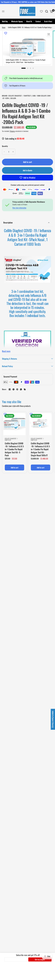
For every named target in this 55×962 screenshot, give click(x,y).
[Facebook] (9, 389)
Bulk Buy (5, 21)
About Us (29, 21)
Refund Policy (7, 366)
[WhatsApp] (21, 389)
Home (3, 27)
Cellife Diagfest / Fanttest (11, 439)
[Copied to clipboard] (24, 389)
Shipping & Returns (9, 358)
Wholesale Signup (17, 21)
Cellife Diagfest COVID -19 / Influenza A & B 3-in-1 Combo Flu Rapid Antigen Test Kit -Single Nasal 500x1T (40, 449)
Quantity (5, 146)
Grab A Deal (48, 21)
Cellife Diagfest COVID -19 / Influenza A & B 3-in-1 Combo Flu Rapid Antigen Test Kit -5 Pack (14, 449)
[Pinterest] (17, 389)
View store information (19, 208)
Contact (38, 21)
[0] (51, 11)
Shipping (12, 131)
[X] (13, 389)
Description (8, 222)
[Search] (46, 11)
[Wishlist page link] (41, 11)
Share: (4, 389)
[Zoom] (49, 34)
